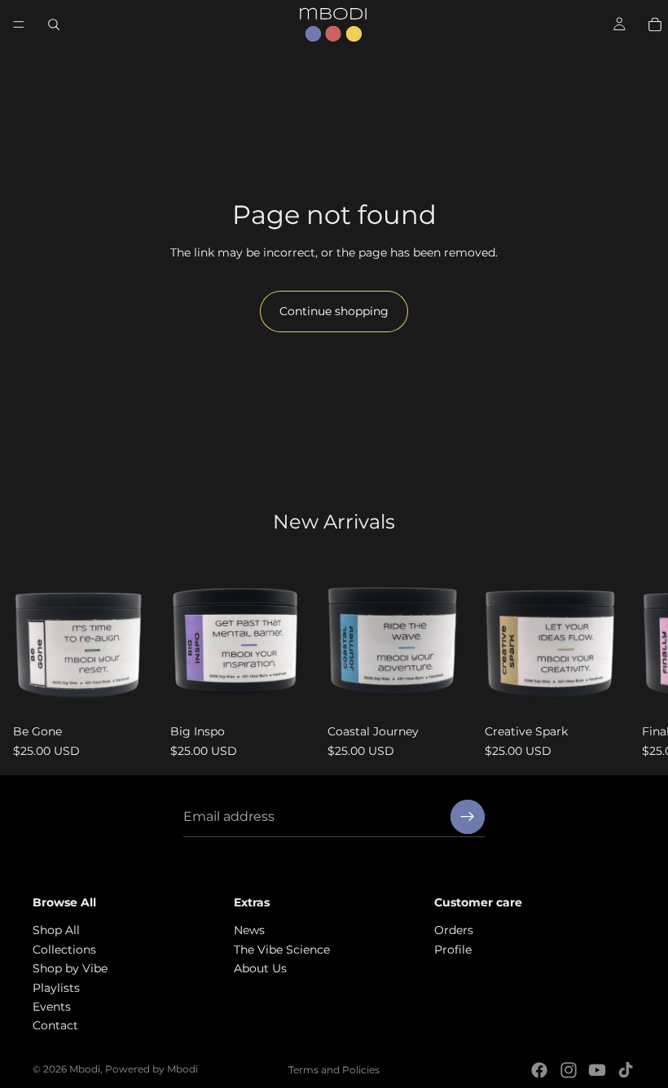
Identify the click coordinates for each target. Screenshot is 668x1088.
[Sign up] (467, 817)
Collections (64, 949)
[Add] (132, 692)
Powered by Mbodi (151, 1069)
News (249, 930)
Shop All (56, 930)
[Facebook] (539, 1070)
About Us (260, 968)
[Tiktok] (625, 1070)
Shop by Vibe (70, 968)
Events (52, 1006)
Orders (453, 930)
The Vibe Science (282, 949)
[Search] (54, 24)
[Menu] (18, 24)
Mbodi (84, 1069)
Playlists (56, 988)
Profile (453, 949)
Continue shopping (334, 311)
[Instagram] (568, 1070)
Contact (55, 1026)
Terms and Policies (334, 1070)
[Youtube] (597, 1070)
